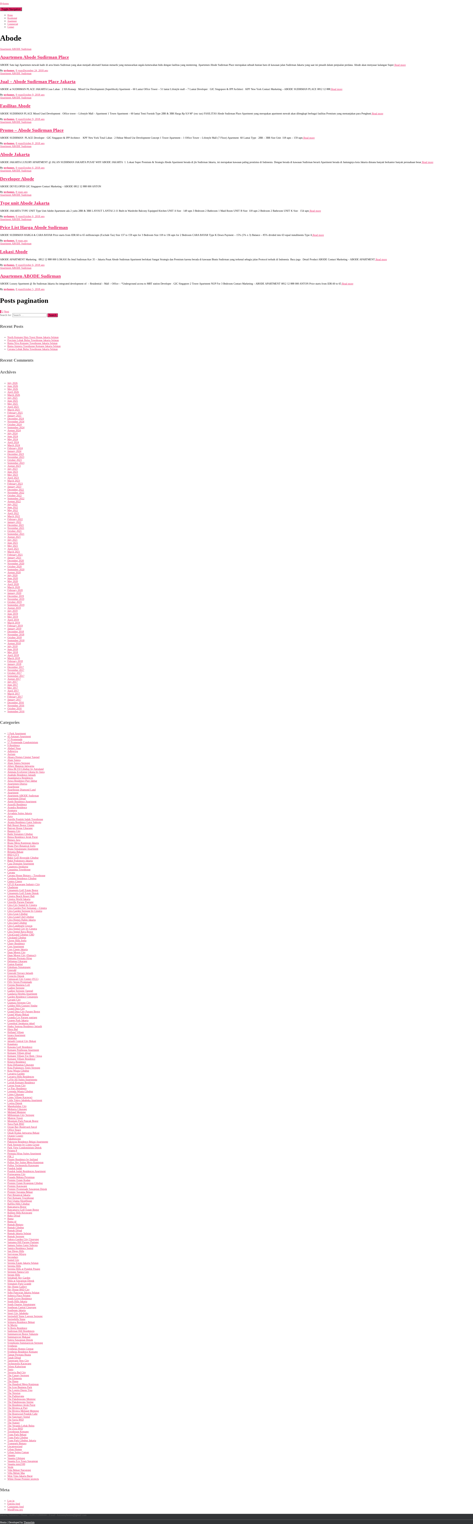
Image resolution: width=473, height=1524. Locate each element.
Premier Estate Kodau (18, 1180)
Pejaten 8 (12, 1150)
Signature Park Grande (19, 1283)
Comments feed (15, 1506)
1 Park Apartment (16, 733)
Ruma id (11, 1221)
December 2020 (15, 560)
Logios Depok (14, 1103)
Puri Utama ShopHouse (19, 1201)
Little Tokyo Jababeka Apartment (24, 1100)
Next (6, 311)
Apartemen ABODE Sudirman (30, 275)
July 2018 (12, 646)
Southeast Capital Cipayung (21, 1307)
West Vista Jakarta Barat (20, 1476)
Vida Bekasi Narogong (19, 1470)
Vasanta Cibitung (16, 1458)
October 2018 (14, 637)
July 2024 (12, 433)
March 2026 (13, 395)
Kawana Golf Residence (19, 1047)
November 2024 (15, 421)
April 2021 (13, 548)
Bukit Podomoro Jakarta (20, 860)
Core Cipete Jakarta (17, 949)
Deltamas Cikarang (17, 961)
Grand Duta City (16, 1008)
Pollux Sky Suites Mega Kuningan (25, 1162)
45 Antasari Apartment (19, 736)
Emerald (11, 970)
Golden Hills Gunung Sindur (22, 1005)
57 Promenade (14, 739)
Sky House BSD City (18, 1289)
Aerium (11, 754)
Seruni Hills (13, 1274)
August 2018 (14, 643)
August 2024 (14, 430)
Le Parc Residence (17, 1088)
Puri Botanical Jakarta (18, 1195)
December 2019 (15, 596)
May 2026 (12, 389)
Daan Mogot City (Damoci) (21, 955)
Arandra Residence (17, 807)
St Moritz (12, 1325)
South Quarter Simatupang (21, 1304)
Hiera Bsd (12, 1029)
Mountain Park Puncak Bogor (22, 1121)
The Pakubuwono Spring (20, 1402)
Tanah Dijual (14, 1357)
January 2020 (14, 593)
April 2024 (13, 442)
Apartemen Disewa (17, 783)
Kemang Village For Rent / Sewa (24, 1056)
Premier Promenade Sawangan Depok (27, 1189)
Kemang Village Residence (21, 1059)
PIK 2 (10, 1156)
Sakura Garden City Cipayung (23, 1239)
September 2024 (15, 427)
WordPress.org (15, 1509)
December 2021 (15, 525)
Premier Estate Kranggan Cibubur (25, 1183)
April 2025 (13, 406)
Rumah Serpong (15, 1236)
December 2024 (15, 418)
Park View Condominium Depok (24, 1147)
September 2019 (15, 605)
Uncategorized (14, 1446)
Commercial (12, 24)
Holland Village (15, 1032)
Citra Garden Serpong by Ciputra (24, 911)
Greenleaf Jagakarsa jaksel (21, 1023)
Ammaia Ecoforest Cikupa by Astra (26, 772)
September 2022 (15, 498)
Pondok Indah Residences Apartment (26, 1171)
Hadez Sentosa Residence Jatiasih (24, 1026)
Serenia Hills (14, 1266)
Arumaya (12, 810)
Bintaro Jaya (13, 840)
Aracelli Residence (17, 804)
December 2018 (15, 631)
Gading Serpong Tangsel (20, 990)
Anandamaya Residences (20, 778)
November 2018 (15, 634)
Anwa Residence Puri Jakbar (22, 780)
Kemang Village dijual (19, 1053)
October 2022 (14, 495)
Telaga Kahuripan (16, 1366)
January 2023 (14, 486)
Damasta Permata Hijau (19, 958)
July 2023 (12, 469)
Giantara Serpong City (19, 1002)
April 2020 (13, 584)
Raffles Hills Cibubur (18, 1203)
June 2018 (12, 649)
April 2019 (13, 619)
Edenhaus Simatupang (18, 967)
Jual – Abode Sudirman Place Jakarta (38, 81)
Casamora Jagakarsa (17, 866)
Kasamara (12, 1044)
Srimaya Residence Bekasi (21, 1322)
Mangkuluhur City (17, 1106)
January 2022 (14, 522)
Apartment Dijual (16, 798)
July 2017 (12, 682)
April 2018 (13, 655)
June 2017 (12, 685)
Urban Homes (14, 1449)
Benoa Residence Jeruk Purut (22, 837)
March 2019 (13, 622)
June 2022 (12, 507)
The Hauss (12, 1381)
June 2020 (12, 578)
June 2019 (12, 614)
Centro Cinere (14, 881)
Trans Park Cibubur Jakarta (21, 1440)
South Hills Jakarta (17, 1301)
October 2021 (14, 531)
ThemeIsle (29, 1522)
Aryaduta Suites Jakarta (19, 813)
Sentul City (13, 1260)
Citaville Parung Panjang (20, 902)
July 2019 (12, 611)
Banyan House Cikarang (20, 828)
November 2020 (15, 563)
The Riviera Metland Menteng (23, 1411)
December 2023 (15, 454)
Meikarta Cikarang (17, 1109)
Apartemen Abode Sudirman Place (34, 57)
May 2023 (12, 474)
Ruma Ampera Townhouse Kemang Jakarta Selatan (34, 346)
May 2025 (12, 403)
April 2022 (13, 513)
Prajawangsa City (16, 1174)
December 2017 (15, 667)
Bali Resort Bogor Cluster (20, 825)
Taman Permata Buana (19, 1354)
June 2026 (12, 386)
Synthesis (12, 1345)
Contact (10, 27)
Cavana (11, 872)
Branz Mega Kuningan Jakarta (23, 843)
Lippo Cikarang (15, 1094)
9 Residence (13, 745)
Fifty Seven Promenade (19, 982)
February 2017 (15, 696)
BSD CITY (13, 854)
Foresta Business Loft (18, 985)
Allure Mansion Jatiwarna (20, 766)
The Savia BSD (15, 1419)
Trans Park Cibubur (17, 1437)
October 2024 (14, 424)
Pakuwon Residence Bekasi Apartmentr (27, 1141)
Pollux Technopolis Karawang (23, 1165)
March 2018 (13, 658)
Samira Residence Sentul (20, 1248)
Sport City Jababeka (17, 1313)
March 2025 (13, 409)
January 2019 (14, 628)
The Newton (13, 1393)
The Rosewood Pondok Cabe (22, 1414)
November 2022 (15, 492)
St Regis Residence (17, 1328)
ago (32, 70)
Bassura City (14, 831)
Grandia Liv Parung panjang (22, 1017)
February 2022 (15, 519)
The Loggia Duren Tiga (19, 1390)
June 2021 (12, 543)
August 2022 (14, 501)
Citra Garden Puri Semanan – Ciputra (27, 908)
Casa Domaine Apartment (20, 863)
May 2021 (12, 545)
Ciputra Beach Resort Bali (21, 896)
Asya (10, 816)
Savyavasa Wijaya (16, 1254)
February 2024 (15, 448)
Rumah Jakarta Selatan (19, 1233)
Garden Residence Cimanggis (22, 996)
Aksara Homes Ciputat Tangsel (23, 757)
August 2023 (14, 466)
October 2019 (14, 602)
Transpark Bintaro (16, 1443)
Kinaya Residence (16, 1061)
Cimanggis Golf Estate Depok (23, 893)
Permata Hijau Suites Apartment (24, 1153)
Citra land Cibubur (17, 922)
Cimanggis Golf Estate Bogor (22, 890)
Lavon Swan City (16, 1085)
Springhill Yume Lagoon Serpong (24, 1316)
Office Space (14, 1130)
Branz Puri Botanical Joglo (21, 846)
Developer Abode (17, 178)
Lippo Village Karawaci (19, 1097)
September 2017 (15, 676)
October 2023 (14, 460)
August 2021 (14, 537)
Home (10, 15)
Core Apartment (15, 946)
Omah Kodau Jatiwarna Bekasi (23, 1132)
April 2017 (13, 690)
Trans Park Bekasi (16, 1434)
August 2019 (14, 608)
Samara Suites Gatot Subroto (22, 1245)
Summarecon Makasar (18, 1337)
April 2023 (13, 477)
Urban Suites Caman (18, 1452)
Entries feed (13, 1503)
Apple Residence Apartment (21, 801)
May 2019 (12, 616)
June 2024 (12, 436)
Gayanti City (14, 999)
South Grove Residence (19, 1298)
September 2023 (15, 463)
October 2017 (14, 673)
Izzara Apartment (16, 1035)
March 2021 (13, 551)
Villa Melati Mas (16, 1473)
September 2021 (15, 534)
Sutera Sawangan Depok (20, 1340)
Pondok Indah (14, 1168)
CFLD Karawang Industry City (23, 884)
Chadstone (12, 887)
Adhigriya (12, 751)
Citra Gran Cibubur (17, 914)
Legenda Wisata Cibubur (20, 1091)
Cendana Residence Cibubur (22, 878)
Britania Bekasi (15, 851)
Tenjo (10, 1369)
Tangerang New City (18, 1360)
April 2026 (13, 392)
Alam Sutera (14, 760)
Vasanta (11, 1455)
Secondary (12, 1257)
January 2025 (14, 415)
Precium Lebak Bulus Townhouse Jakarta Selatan (33, 340)
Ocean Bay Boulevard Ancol (22, 1127)
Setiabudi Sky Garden (18, 1277)
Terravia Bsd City (16, 1372)
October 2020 (14, 566)
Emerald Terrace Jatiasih (20, 973)
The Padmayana (15, 1396)
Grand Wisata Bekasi (18, 1014)
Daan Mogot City (16, 952)
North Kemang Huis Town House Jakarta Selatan (33, 337)
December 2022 (15, 489)
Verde (10, 1467)
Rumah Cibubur (15, 1227)
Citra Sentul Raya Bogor (20, 931)
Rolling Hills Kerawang (19, 1212)
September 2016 (15, 711)
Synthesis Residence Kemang (22, 1351)
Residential (12, 18)
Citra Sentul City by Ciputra (22, 928)
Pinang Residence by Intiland (22, 1159)
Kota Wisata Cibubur (18, 1070)
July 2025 (12, 398)
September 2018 (15, 640)
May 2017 (12, 687)
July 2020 (12, 575)
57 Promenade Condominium (22, 742)
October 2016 (14, 708)
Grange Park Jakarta (17, 1020)
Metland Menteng (16, 1112)
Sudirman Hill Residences (20, 1331)
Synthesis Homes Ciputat (20, 1348)
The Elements (14, 1378)
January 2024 (14, 451)
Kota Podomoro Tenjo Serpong (23, 1067)
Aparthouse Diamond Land (21, 789)
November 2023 (15, 457)
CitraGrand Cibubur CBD (20, 934)
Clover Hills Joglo (16, 940)
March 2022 (13, 516)
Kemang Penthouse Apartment (23, 1050)
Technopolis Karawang (19, 1363)
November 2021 (15, 528)
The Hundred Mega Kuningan (23, 1384)
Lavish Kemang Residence (21, 1082)
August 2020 (14, 572)
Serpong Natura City (18, 1272)
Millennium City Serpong (20, 1115)
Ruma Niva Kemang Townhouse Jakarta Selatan (32, 343)
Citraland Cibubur (16, 937)
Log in (10, 1500)
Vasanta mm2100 (16, 1464)
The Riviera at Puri (17, 1408)
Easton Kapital (15, 964)
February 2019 (15, 625)
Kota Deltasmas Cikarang (20, 1064)
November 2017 (15, 670)
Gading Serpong (15, 988)
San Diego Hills (15, 1251)
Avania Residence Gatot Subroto (24, 822)
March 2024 (13, 445)
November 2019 (15, 599)
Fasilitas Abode (15, 105)
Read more (400, 65)
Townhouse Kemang (18, 1431)
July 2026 (12, 383)
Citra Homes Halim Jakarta (21, 920)
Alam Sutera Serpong (18, 763)
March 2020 (13, 587)
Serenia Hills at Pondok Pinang (23, 1269)
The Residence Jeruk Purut (21, 1405)
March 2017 (13, 693)
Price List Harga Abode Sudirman (34, 227)
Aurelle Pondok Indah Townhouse (25, 819)
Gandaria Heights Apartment (22, 993)
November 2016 (15, 705)
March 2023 (13, 480)
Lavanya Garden (16, 1073)
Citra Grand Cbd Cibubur (20, 917)
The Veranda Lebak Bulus (20, 1425)
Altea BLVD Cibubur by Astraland (25, 769)
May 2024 (12, 439)
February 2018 (15, 661)
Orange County (15, 1135)
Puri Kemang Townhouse (20, 1198)
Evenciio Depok (15, 976)
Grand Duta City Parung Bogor (23, 1011)
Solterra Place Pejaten (18, 1295)
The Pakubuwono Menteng (21, 1399)
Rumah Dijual (14, 1230)
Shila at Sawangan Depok (20, 1280)
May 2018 (12, 652)
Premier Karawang (17, 1186)
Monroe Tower (15, 1118)
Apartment (12, 21)
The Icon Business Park (19, 1387)
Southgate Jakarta (16, 1310)
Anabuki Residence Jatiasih (21, 775)
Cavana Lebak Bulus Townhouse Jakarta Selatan (32, 349)
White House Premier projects (23, 1479)
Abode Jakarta (15, 154)
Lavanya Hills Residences (20, 1076)
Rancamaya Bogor (16, 1206)
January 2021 (14, 557)
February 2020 (15, 590)
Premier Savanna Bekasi (20, 1192)
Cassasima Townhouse (18, 869)
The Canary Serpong (18, 1375)
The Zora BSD (15, 1428)
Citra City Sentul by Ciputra (22, 905)
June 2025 (12, 401)
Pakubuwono (14, 1138)
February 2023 (15, 483)
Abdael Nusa (14, 748)
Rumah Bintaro (15, 1224)
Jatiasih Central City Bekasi (21, 1041)
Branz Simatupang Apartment (22, 849)
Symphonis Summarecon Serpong (25, 1343)
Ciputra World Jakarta (18, 899)
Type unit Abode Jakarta (25, 202)
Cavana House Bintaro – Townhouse (26, 875)
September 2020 (15, 569)
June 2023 (12, 472)
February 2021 (15, 554)
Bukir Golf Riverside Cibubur (23, 857)
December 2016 (15, 702)
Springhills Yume (16, 1319)
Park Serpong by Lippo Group (23, 1144)
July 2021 (12, 540)
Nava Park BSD (15, 1124)
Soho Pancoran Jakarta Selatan (23, 1292)
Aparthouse (13, 786)
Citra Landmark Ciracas (19, 925)
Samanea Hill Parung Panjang (23, 1242)
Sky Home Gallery (17, 1286)
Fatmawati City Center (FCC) (22, 979)
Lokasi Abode (14, 251)
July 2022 (12, 504)
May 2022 (12, 510)
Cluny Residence (16, 943)
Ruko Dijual (13, 1215)
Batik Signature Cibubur (20, 834)
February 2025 (15, 412)
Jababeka (12, 1038)
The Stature (13, 1422)
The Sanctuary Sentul (18, 1416)
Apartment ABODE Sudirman (15, 49)
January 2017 (14, 699)
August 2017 (14, 679)
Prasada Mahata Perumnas (21, 1177)
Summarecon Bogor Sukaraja (22, 1334)
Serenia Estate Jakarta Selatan (22, 1263)
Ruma (10, 1218)
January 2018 (14, 664)
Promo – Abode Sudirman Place (32, 130)
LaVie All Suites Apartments (22, 1079)
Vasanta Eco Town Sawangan (22, 1461)
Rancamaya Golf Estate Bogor (23, 1209)
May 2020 (12, 581)
